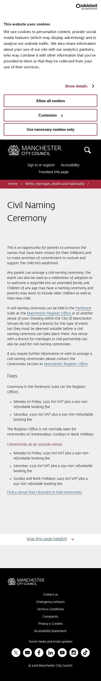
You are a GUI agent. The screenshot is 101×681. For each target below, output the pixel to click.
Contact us (50, 594)
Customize (47, 115)
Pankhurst (83, 308)
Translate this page (53, 172)
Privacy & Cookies (50, 623)
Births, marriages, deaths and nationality (55, 184)
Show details (76, 86)
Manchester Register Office (49, 313)
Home (13, 184)
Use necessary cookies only (50, 129)
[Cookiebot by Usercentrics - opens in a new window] (75, 7)
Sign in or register (41, 165)
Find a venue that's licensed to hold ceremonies (44, 492)
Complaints (50, 616)
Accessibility (70, 165)
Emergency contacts (50, 602)
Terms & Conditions (50, 609)
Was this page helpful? (47, 539)
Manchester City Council (43, 147)
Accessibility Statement (50, 631)
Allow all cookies (50, 101)
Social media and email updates (50, 641)
